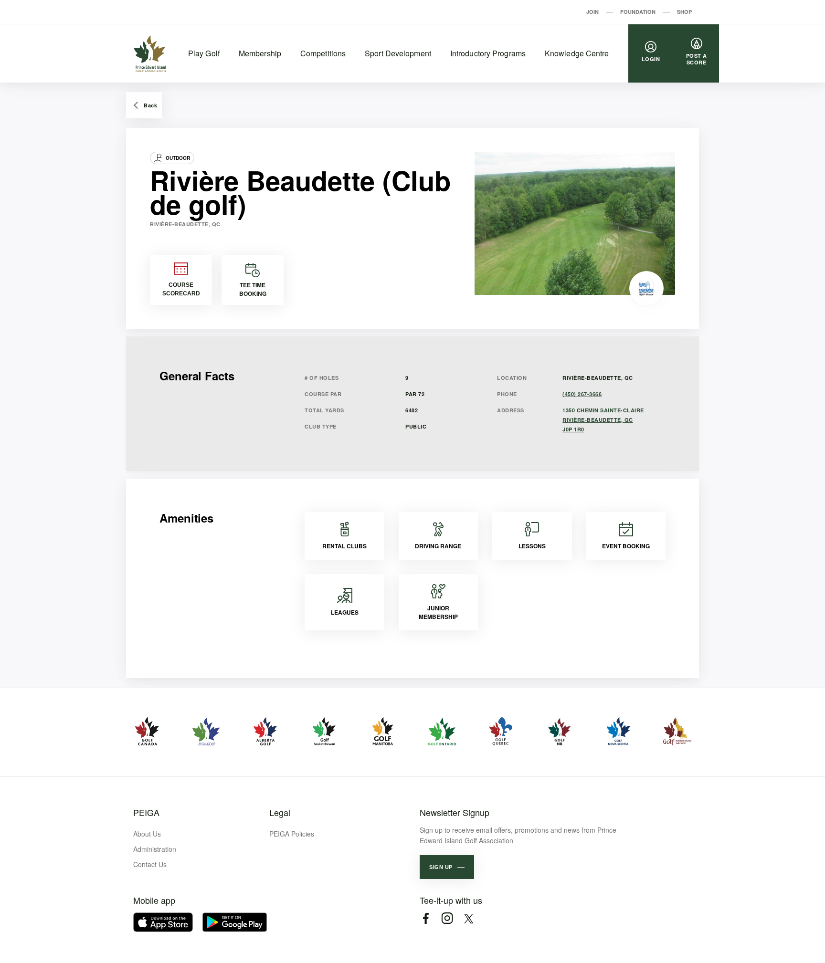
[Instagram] (447, 918)
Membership (260, 53)
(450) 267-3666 (582, 394)
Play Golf (204, 53)
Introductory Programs (488, 53)
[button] (447, 867)
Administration (154, 849)
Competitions (323, 53)
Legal (279, 812)
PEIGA (146, 812)
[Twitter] (469, 918)
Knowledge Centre (577, 53)
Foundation (638, 11)
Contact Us (150, 864)
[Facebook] (426, 918)
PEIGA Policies (291, 833)
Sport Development (398, 53)
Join (592, 11)
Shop (684, 11)
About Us (147, 833)
